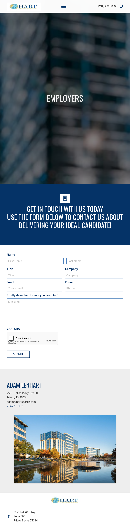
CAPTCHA (13, 329)
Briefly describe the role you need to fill (33, 295)
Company (71, 269)
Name (11, 254)
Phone (69, 282)
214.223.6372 (15, 406)
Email (10, 282)
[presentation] (32, 338)
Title (10, 269)
